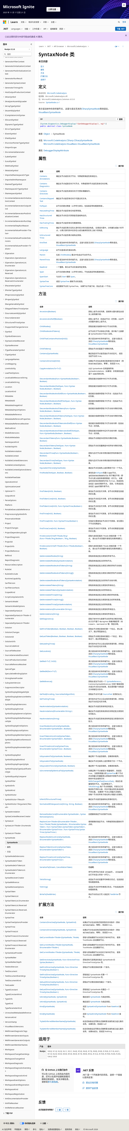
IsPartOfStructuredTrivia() (50, 799)
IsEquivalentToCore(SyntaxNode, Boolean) (57, 766)
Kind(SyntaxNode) (47, 1006)
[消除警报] (124, 5)
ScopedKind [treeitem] (10, 592)
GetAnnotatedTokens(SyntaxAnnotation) (56, 590)
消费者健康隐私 (54, 1129)
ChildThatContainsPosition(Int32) (53, 338)
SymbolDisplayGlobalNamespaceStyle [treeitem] (18, 719)
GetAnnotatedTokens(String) (51, 585)
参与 (34, 1129)
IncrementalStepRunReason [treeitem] (17, 225)
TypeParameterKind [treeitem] (13, 1008)
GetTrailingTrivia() (47, 699)
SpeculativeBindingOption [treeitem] (16, 673)
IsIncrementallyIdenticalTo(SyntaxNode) (56, 770)
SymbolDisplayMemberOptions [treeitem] (18, 735)
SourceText (107, 694)
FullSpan (43, 206)
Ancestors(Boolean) (48, 311)
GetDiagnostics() (46, 619)
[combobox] (17, 49)
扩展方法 (44, 76)
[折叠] (31, 44)
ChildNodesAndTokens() (50, 331)
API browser (59, 46)
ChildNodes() (65, 255)
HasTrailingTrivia (47, 223)
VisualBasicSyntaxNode (50, 112)
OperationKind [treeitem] (11, 482)
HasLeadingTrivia (47, 210)
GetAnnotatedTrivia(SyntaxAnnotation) (56, 604)
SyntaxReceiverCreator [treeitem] (14, 878)
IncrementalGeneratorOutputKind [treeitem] (18, 207)
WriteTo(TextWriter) (48, 894)
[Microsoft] (4, 22)
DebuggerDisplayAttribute (56, 150)
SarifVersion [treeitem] (10, 583)
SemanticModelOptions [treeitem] (15, 606)
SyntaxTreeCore (46, 286)
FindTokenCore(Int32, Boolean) (52, 498)
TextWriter (114, 894)
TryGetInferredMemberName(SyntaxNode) (57, 1021)
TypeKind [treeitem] (9, 1003)
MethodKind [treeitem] (10, 428)
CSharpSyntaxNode (90, 108)
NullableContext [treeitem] (12, 456)
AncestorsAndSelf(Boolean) (51, 319)
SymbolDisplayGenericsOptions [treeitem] (18, 713)
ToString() (44, 887)
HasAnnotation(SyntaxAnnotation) (54, 706)
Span (42, 272)
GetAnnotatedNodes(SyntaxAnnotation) (56, 561)
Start (64, 276)
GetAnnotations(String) (49, 614)
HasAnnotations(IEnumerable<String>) (56, 711)
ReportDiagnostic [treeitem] (12, 560)
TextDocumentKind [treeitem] (13, 980)
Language (44, 250)
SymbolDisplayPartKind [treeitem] (15, 759)
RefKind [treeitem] (8, 555)
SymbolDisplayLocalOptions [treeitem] (16, 730)
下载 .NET (121, 29)
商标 (77, 1129)
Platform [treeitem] (8, 505)
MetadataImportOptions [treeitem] (15, 410)
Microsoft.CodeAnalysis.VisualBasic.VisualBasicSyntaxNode (72, 144)
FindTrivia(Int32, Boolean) (50, 513)
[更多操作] (123, 46)
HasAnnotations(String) (49, 718)
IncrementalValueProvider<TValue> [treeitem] (18, 232)
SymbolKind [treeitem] (10, 790)
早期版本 (17, 1129)
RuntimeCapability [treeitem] (13, 578)
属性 (42, 69)
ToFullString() (94, 786)
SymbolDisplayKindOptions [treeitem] (16, 726)
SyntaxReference (114, 681)
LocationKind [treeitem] (10, 391)
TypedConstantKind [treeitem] (13, 994)
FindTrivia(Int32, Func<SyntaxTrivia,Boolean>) (59, 521)
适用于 (43, 79)
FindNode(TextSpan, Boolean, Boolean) (56, 472)
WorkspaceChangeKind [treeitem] (15, 1059)
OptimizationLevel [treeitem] (12, 486)
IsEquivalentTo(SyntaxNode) (51, 761)
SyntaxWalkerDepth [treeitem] (13, 962)
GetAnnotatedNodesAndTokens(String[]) (56, 573)
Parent (42, 255)
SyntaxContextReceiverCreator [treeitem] (17, 816)
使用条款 (68, 1129)
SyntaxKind (91, 1006)
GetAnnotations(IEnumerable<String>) (56, 609)
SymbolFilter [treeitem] (10, 781)
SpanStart (44, 276)
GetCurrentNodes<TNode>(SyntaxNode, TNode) (60, 952)
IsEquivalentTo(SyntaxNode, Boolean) (55, 756)
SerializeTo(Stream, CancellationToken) (56, 867)
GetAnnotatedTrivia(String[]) (51, 599)
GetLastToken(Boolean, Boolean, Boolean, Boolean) (61, 636)
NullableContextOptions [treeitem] (15, 465)
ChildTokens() (45, 348)
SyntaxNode (95, 997)
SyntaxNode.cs (52, 102)
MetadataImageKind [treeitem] (13, 405)
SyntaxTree (44, 281)
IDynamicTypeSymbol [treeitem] (14, 124)
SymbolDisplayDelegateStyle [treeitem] (17, 692)
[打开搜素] (118, 22)
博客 (26, 1129)
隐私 (41, 1129)
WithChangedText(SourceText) (101, 781)
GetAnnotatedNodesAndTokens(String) (56, 565)
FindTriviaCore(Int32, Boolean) (52, 528)
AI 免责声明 (6, 1129)
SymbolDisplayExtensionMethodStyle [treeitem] (18, 698)
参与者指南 (53, 1081)
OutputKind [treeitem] (10, 496)
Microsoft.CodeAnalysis (77, 46)
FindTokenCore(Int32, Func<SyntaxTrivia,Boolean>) (61, 506)
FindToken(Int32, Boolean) (50, 491)
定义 (42, 66)
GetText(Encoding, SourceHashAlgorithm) (57, 694)
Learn (41, 46)
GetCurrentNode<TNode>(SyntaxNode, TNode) (59, 937)
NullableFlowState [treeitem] (12, 477)
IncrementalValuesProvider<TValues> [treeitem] (18, 247)
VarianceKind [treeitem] (10, 1017)
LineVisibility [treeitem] (10, 368)
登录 (124, 22)
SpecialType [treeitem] (10, 669)
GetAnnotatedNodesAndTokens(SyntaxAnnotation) (61, 580)
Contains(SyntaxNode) (49, 353)
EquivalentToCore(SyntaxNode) (53, 468)
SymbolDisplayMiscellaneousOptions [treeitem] (18, 741)
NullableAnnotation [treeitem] (13, 451)
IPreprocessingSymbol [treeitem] (14, 295)
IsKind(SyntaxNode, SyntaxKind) (53, 997)
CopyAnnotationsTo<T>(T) (50, 368)
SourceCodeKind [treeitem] (12, 646)
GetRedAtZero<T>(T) (48, 671)
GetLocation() (45, 651)
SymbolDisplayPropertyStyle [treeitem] (17, 764)
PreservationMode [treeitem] (12, 518)
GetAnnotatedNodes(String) (51, 556)
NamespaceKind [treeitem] (12, 442)
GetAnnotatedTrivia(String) (51, 595)
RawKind (43, 267)
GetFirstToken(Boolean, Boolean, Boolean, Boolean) (61, 629)
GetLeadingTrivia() (47, 644)
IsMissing (44, 227)
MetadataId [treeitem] (10, 400)
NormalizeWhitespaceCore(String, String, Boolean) (61, 804)
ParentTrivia (45, 259)
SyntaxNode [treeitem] (12, 842)
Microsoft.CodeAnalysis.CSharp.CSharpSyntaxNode (68, 140)
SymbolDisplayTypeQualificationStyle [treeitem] (18, 770)
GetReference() (46, 681)
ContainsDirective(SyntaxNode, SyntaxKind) (58, 922)
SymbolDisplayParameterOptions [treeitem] (18, 749)
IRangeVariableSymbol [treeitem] (14, 304)
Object (47, 133)
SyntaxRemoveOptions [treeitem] (14, 887)
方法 (42, 73)
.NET (49, 46)
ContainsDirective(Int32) (50, 361)
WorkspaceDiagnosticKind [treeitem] (16, 1075)
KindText (43, 242)
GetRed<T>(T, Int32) (48, 661)
